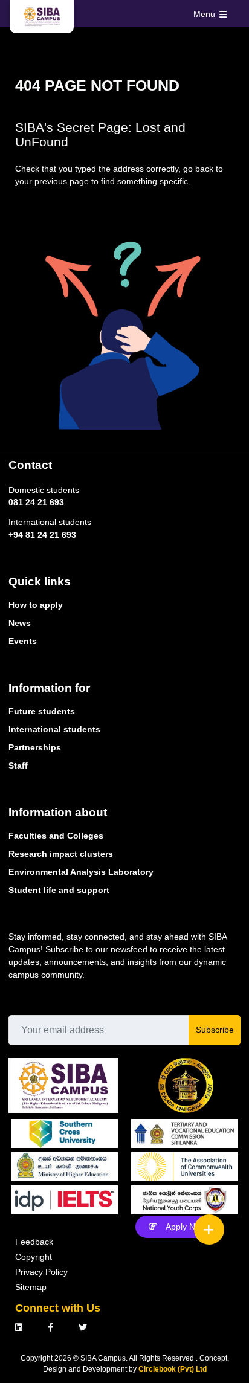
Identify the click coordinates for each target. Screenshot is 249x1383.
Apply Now (186, 1226)
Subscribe (215, 1029)
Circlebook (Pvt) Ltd (172, 1369)
